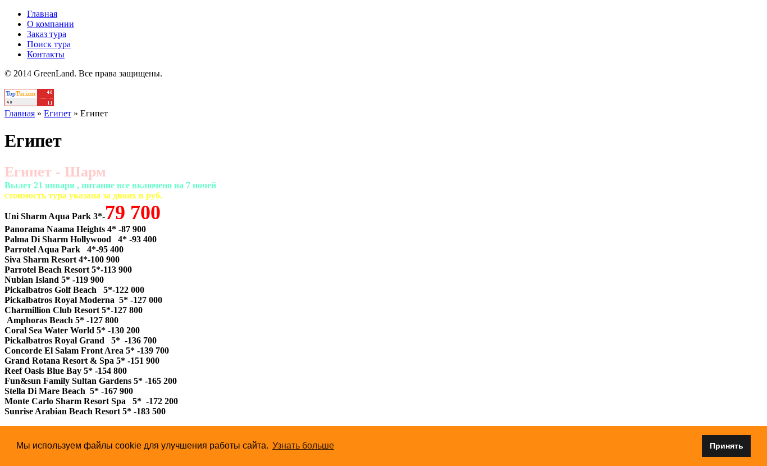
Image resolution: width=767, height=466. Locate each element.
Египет (57, 113)
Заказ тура (46, 34)
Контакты (46, 54)
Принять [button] (726, 445)
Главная (42, 14)
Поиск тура (49, 44)
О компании (50, 24)
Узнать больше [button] (303, 445)
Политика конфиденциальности (383, 83)
